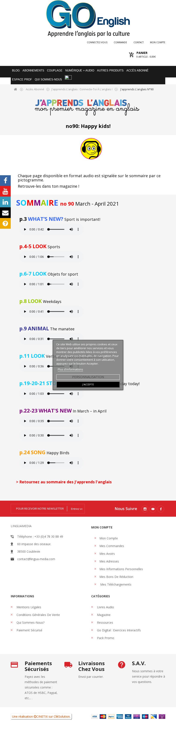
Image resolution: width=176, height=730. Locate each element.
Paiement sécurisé (29, 630)
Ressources (104, 622)
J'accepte (88, 384)
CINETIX (42, 716)
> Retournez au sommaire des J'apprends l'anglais (64, 481)
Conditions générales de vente (38, 615)
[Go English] (88, 18)
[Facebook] (160, 509)
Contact (139, 42)
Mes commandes (111, 546)
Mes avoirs (107, 554)
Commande (120, 42)
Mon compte (157, 42)
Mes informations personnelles (121, 569)
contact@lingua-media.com (36, 559)
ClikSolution (62, 716)
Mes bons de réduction (116, 577)
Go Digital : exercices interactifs (118, 630)
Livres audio (105, 607)
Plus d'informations (70, 369)
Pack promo (105, 638)
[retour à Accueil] (15, 89)
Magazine (103, 615)
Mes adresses (109, 561)
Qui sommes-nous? (30, 622)
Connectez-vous (97, 42)
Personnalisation (88, 377)
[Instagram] (144, 509)
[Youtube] (152, 509)
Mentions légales (28, 607)
